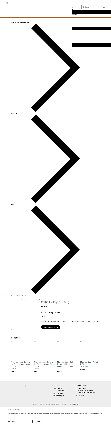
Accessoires (80, 366)
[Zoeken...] (91, 7)
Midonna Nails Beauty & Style (20, 22)
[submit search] (104, 7)
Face (12, 204)
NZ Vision (75, 404)
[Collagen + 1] (24, 300)
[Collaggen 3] (78, 300)
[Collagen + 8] (51, 300)
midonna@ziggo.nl (58, 395)
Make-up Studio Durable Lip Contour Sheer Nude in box (20, 364)
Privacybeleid (11, 421)
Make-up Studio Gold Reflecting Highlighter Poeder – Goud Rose (65, 364)
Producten (14, 113)
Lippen (13, 368)
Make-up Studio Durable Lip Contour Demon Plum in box (44, 364)
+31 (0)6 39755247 (58, 393)
